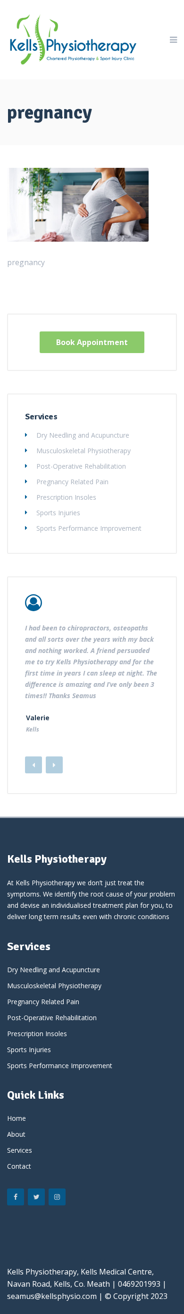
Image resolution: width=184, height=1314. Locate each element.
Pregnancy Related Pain (72, 481)
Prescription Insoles (66, 497)
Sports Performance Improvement (89, 528)
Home (16, 1118)
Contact (19, 1166)
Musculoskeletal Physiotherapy (83, 450)
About (16, 1134)
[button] (54, 764)
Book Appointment (92, 342)
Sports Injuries (58, 512)
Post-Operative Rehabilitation (81, 466)
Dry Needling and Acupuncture (82, 435)
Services (19, 1150)
